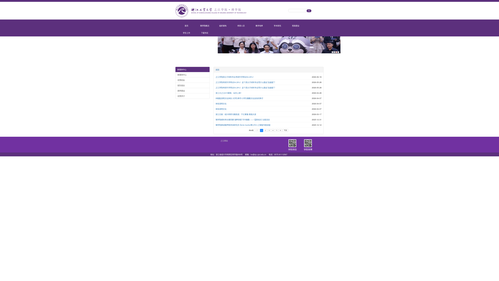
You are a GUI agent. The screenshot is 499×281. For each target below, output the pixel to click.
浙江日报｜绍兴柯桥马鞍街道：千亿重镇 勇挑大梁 (236, 114)
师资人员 (241, 25)
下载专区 (204, 32)
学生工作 (186, 32)
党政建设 (295, 25)
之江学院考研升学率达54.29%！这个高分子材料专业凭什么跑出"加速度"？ (246, 82)
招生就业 (181, 85)
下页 (285, 130)
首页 (186, 25)
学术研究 (277, 25)
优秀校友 (181, 80)
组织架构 (222, 25)
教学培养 (259, 25)
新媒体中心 (181, 69)
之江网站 (224, 140)
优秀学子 (181, 96)
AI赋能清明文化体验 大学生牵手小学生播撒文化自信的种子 (239, 98)
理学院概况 (204, 25)
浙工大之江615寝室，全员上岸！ (229, 93)
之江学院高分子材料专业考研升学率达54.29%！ (235, 77)
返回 (217, 69)
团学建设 (181, 90)
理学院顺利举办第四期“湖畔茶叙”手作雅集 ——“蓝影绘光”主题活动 (243, 119)
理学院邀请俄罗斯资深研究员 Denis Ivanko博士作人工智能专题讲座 (243, 125)
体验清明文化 (221, 103)
